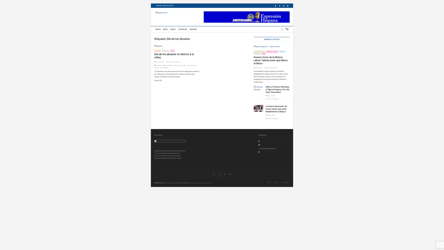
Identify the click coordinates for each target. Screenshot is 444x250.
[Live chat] (259, 152)
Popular (282, 51)
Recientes (165, 50)
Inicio (158, 29)
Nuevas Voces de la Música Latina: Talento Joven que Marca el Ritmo (271, 60)
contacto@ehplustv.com (267, 148)
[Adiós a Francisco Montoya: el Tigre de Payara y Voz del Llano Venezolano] (258, 88)
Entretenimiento (259, 51)
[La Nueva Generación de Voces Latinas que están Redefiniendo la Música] (258, 108)
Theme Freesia (178, 183)
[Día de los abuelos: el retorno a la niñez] (177, 46)
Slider (172, 50)
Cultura (157, 50)
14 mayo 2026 (271, 95)
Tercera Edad (164, 68)
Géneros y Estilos (272, 51)
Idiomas (193, 29)
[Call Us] (259, 145)
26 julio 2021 (160, 62)
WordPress (186, 183)
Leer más (159, 80)
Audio (173, 29)
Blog (165, 29)
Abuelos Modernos (168, 65)
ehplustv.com (159, 183)
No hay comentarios (174, 62)
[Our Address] (259, 141)
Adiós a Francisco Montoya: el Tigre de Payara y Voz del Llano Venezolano (277, 89)
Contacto (182, 29)
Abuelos (159, 65)
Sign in (277, 182)
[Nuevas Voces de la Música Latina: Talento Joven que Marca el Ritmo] (272, 46)
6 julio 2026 (258, 67)
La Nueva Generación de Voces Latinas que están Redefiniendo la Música (276, 109)
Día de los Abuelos (180, 65)
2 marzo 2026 (271, 115)
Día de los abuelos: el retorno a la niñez (174, 55)
